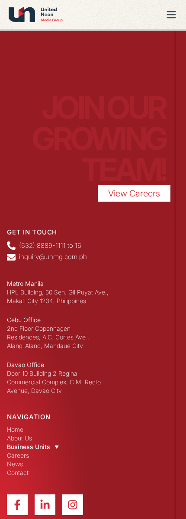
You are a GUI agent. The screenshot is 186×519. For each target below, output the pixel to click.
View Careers (134, 193)
